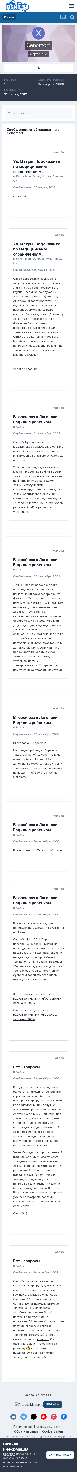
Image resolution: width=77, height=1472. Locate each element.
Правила (9, 1453)
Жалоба (58, 152)
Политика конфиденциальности (37, 1426)
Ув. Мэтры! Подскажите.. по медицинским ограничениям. (37, 166)
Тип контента (20, 113)
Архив (20, 426)
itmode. (46, 1395)
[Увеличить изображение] (28, 1348)
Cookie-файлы (52, 1431)
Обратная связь (26, 1431)
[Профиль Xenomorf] (38, 68)
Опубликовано (34, 187)
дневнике (42, 1339)
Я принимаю (61, 1455)
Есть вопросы (26, 1067)
